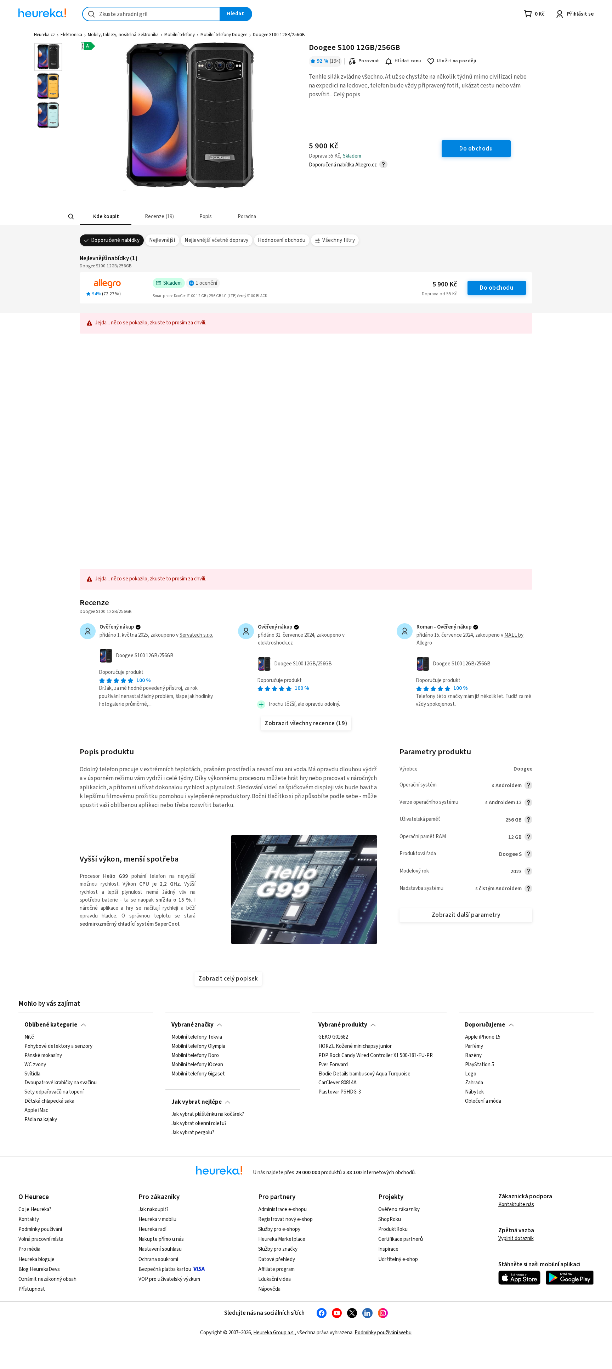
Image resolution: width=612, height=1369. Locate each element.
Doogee (523, 769)
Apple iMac (36, 1110)
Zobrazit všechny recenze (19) (306, 723)
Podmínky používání (40, 1229)
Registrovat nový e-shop (285, 1219)
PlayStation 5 (479, 1064)
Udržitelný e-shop (398, 1259)
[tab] (105, 216)
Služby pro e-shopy (279, 1229)
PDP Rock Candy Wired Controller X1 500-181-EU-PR (375, 1055)
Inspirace (388, 1249)
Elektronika (71, 35)
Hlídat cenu (408, 61)
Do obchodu (496, 288)
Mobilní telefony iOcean (197, 1064)
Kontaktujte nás (516, 1204)
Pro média (29, 1249)
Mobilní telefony (179, 35)
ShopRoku (389, 1219)
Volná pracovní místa (40, 1239)
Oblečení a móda (483, 1101)
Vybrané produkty (342, 1025)
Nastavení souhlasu (160, 1249)
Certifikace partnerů (400, 1239)
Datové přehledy (276, 1259)
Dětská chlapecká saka (49, 1101)
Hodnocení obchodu (281, 240)
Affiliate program (276, 1269)
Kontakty (28, 1219)
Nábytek (474, 1092)
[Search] (71, 217)
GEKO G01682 (333, 1037)
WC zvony (35, 1064)
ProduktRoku (393, 1229)
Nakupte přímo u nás (161, 1239)
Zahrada (474, 1082)
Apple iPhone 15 (482, 1037)
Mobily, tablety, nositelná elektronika (123, 35)
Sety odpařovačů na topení (54, 1092)
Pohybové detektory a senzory (58, 1046)
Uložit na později (456, 61)
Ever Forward (333, 1064)
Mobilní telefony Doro (195, 1055)
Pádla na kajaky (40, 1119)
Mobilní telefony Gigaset (198, 1074)
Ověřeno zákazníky (399, 1209)
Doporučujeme (485, 1025)
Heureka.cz (44, 35)
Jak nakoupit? (153, 1209)
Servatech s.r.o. (196, 635)
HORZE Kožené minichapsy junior (355, 1046)
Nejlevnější (162, 240)
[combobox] (151, 14)
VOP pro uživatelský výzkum (169, 1279)
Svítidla (32, 1074)
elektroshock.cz (275, 643)
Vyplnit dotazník (516, 1238)
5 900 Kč (444, 284)
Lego (470, 1074)
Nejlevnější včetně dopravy (217, 240)
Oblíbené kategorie (50, 1025)
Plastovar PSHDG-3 (339, 1092)
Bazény (473, 1055)
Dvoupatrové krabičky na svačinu (60, 1082)
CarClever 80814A (337, 1082)
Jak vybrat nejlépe (196, 1102)
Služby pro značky (278, 1249)
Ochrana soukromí (158, 1259)
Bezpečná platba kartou (164, 1269)
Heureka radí (152, 1229)
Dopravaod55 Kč (439, 294)
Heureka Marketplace (281, 1239)
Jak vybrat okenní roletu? (199, 1123)
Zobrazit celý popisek (228, 979)
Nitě (29, 1037)
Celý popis (347, 94)
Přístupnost (31, 1289)
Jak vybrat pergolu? (192, 1132)
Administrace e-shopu (282, 1209)
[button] (105, 216)
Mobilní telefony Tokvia (196, 1037)
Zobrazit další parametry (466, 915)
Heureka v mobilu (157, 1219)
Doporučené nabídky (115, 240)
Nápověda (269, 1289)
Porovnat (368, 61)
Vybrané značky (192, 1025)
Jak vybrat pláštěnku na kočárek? (207, 1114)
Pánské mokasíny (43, 1055)
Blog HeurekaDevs (39, 1269)
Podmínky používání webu (383, 1332)
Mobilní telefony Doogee (223, 35)
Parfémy (474, 1046)
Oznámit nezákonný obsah (47, 1279)
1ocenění (206, 283)
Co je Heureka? (34, 1209)
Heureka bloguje (36, 1259)
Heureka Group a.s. (274, 1332)
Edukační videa (274, 1279)
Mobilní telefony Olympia (198, 1046)
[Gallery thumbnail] (48, 57)
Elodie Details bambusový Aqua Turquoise (364, 1074)
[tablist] (257, 216)
